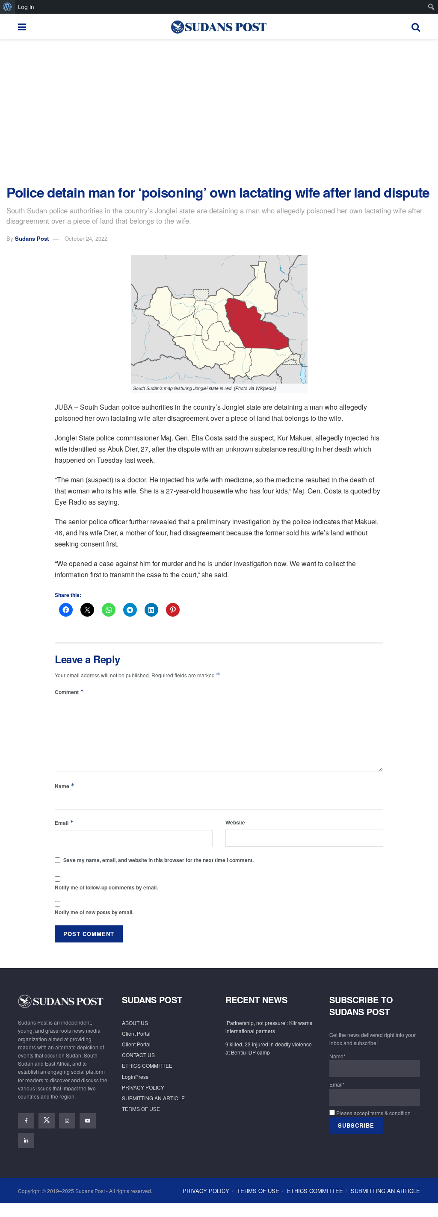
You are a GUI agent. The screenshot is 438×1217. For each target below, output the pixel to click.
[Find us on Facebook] (26, 1120)
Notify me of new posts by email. (94, 912)
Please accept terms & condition (373, 1113)
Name (65, 786)
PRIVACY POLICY (143, 1087)
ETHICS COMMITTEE (147, 1065)
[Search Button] (415, 26)
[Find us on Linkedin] (26, 1140)
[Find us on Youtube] (88, 1120)
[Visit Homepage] (218, 26)
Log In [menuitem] (26, 6)
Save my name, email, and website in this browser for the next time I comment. (158, 860)
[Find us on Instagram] (67, 1120)
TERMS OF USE (141, 1108)
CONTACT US (138, 1054)
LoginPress (135, 1076)
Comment (69, 692)
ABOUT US (135, 1022)
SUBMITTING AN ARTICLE (153, 1098)
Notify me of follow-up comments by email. (106, 887)
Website (235, 822)
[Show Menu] (22, 26)
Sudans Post (32, 238)
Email (64, 822)
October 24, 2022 (86, 238)
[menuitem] (7, 7)
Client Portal (136, 1033)
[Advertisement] (219, 112)
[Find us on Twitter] (46, 1120)
